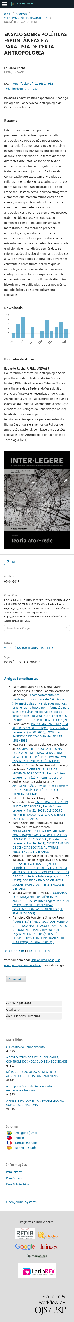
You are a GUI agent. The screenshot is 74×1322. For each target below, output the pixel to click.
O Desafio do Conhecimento (25, 1047)
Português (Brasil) (26, 1133)
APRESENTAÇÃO (23, 786)
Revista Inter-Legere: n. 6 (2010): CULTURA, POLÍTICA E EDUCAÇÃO (40, 718)
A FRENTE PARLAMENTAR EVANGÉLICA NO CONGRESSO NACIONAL (35, 1103)
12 (30, 951)
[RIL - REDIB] (25, 1239)
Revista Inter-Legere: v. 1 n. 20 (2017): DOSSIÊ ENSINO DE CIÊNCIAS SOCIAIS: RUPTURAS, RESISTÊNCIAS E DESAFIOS (40, 845)
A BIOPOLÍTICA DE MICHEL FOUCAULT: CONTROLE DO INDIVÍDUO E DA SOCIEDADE (36, 1059)
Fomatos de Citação (19, 628)
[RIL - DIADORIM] (48, 1239)
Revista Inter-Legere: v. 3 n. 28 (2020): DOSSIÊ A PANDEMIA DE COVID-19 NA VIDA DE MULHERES (40, 734)
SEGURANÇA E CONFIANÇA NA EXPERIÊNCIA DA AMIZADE (40, 897)
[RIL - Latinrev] (37, 1277)
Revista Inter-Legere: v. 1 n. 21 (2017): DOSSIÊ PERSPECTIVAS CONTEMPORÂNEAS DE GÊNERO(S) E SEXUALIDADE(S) (40, 907)
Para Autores (14, 1178)
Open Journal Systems (21, 1202)
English (19, 1138)
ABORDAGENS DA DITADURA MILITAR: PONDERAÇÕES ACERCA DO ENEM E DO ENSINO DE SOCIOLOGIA (39, 835)
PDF (12, 562)
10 (22, 951)
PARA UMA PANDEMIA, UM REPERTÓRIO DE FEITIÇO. (40, 726)
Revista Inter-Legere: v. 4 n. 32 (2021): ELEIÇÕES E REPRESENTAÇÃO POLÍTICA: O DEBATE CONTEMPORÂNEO (38, 812)
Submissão (16, 979)
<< (5, 951)
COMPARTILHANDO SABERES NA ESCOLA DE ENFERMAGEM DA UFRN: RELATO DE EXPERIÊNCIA (37, 753)
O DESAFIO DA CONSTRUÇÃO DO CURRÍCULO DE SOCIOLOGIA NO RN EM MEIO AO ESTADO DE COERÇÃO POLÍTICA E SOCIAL (40, 870)
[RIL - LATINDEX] (48, 1251)
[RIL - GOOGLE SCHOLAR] (25, 1251)
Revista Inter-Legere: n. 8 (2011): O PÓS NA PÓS (39, 759)
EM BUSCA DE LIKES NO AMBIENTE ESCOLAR (40, 804)
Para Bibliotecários (17, 1184)
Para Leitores (14, 1172)
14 (38, 951)
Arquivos (21, 13)
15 (42, 951)
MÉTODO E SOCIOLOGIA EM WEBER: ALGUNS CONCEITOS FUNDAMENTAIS (32, 1074)
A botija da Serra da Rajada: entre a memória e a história (30, 1088)
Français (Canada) (26, 1143)
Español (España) (26, 1148)
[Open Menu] (4, 4)
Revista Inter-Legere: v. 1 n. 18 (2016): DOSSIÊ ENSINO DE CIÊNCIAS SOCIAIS (40, 790)
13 (34, 951)
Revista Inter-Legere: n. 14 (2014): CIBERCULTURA (38, 775)
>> (49, 951)
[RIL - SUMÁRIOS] (37, 1258)
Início (7, 13)
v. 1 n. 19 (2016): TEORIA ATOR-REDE (26, 18)
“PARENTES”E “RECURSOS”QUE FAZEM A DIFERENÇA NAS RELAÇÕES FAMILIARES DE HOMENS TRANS (40, 926)
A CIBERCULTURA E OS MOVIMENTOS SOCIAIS (34, 771)
